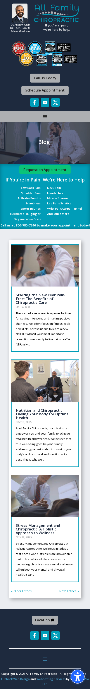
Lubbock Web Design (15, 679)
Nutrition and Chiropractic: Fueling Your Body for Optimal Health (42, 414)
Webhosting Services (51, 679)
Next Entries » (69, 591)
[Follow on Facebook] (34, 102)
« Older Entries (21, 591)
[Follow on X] (55, 102)
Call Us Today (45, 78)
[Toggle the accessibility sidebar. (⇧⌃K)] (78, 677)
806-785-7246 (26, 225)
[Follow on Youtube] (45, 102)
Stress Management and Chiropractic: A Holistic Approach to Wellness (38, 529)
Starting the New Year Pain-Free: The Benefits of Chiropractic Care (41, 298)
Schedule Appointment (45, 90)
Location (42, 620)
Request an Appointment (45, 169)
